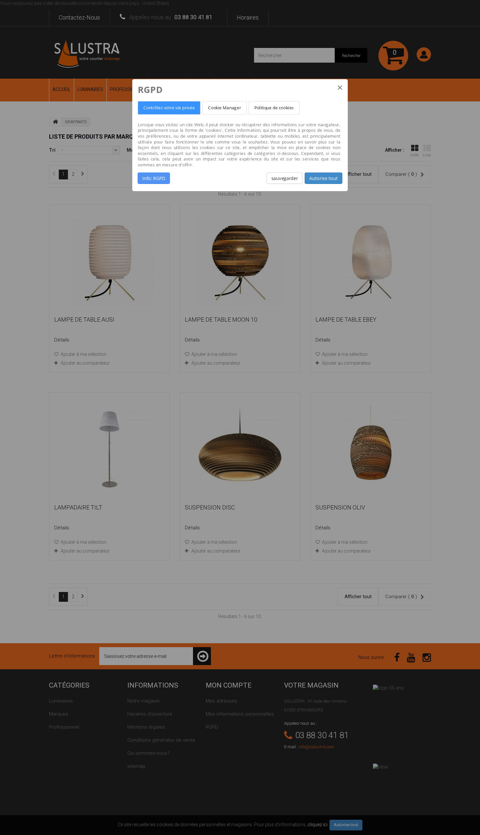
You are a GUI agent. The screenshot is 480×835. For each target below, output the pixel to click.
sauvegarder (284, 178)
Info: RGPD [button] (153, 178)
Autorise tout (323, 178)
